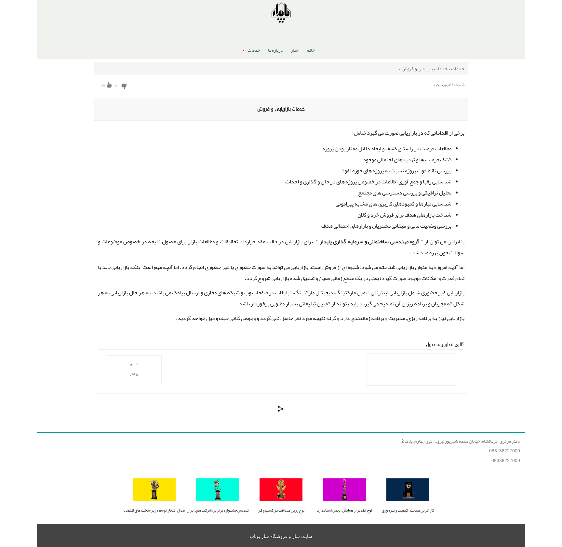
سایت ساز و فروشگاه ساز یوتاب (281, 536)
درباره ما (275, 50)
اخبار (295, 50)
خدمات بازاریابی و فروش (423, 68)
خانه (311, 50)
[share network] (281, 409)
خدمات (254, 50)
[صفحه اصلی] (281, 14)
